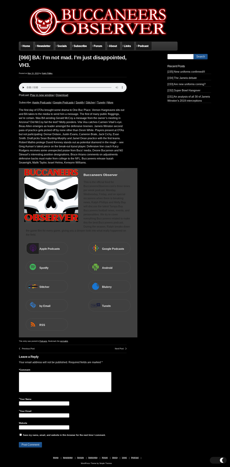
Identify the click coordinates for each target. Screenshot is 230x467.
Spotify (80, 102)
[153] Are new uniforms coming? (186, 84)
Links (127, 45)
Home (26, 45)
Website (23, 423)
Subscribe (80, 45)
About (113, 45)
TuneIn (101, 102)
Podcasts (43, 341)
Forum (98, 45)
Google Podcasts (63, 102)
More (110, 102)
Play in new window (42, 95)
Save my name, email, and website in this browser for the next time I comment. (64, 435)
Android (107, 267)
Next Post (119, 349)
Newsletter (43, 45)
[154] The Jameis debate (182, 78)
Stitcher (90, 102)
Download (62, 95)
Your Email (25, 411)
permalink (64, 341)
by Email (44, 306)
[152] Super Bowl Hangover (183, 90)
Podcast (143, 45)
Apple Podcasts (41, 102)
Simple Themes (105, 463)
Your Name (25, 399)
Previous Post (28, 349)
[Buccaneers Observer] (98, 21)
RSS (42, 325)
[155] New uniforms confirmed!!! (186, 71)
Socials (62, 45)
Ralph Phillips (47, 73)
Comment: (24, 370)
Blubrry (107, 286)
